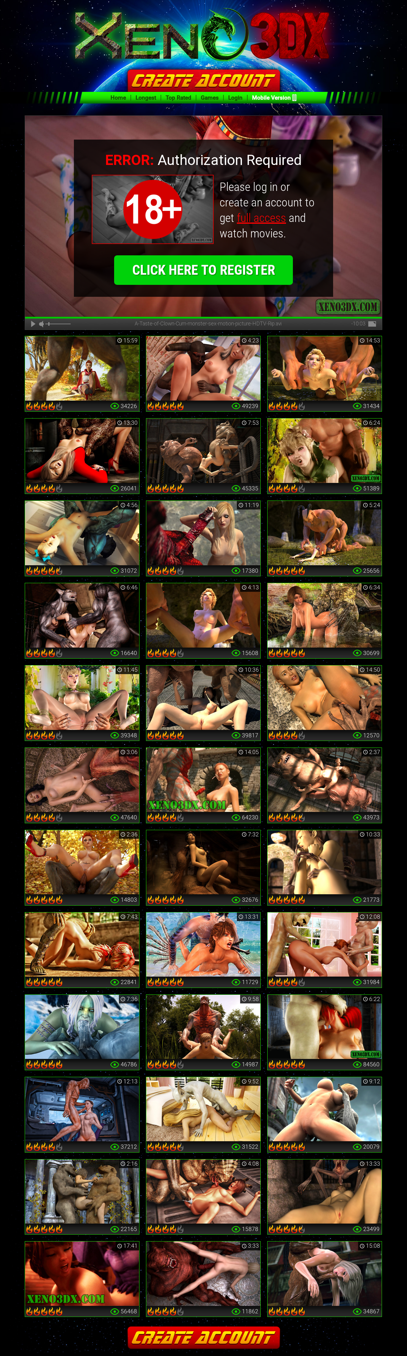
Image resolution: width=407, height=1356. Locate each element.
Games (210, 97)
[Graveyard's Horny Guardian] (325, 862)
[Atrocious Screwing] (325, 533)
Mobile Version (271, 97)
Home (118, 97)
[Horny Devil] (82, 533)
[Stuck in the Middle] (82, 1191)
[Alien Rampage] (203, 1191)
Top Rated (178, 97)
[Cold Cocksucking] (82, 1027)
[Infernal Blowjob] (325, 1027)
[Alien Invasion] (82, 1109)
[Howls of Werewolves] (82, 615)
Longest (146, 97)
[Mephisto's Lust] (203, 1027)
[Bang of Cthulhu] (82, 780)
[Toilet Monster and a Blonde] (82, 450)
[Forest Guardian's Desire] (325, 615)
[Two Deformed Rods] (203, 450)
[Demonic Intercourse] (203, 368)
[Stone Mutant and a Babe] (325, 1109)
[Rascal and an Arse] (203, 1109)
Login (235, 97)
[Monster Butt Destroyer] (325, 368)
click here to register (203, 270)
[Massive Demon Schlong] (203, 533)
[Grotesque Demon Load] (203, 780)
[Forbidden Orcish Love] (82, 697)
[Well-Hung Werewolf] (82, 368)
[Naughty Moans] (82, 1273)
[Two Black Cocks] (325, 1273)
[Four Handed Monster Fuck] (203, 615)
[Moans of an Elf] (325, 450)
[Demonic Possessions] (203, 1273)
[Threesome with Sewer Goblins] (325, 780)
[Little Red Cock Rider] (82, 862)
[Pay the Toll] (325, 697)
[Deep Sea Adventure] (203, 944)
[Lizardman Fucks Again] (82, 944)
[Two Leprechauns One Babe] (325, 944)
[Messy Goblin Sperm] (203, 697)
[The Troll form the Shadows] (203, 862)
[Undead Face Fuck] (325, 1191)
